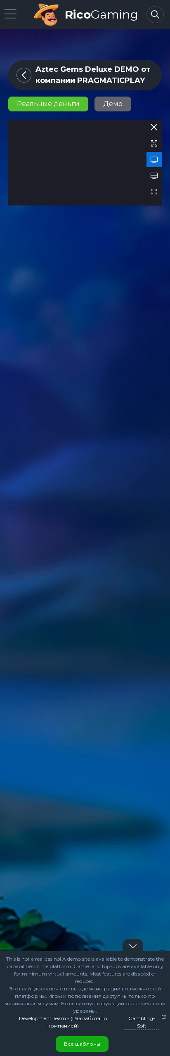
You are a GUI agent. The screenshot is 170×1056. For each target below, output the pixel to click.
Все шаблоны (82, 1044)
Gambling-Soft (141, 1022)
